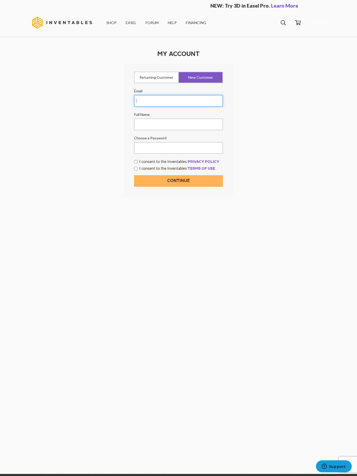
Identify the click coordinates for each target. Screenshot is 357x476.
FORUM (152, 22)
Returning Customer (156, 77)
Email (138, 91)
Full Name (142, 114)
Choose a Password (150, 138)
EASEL (131, 22)
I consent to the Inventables (179, 161)
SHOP (111, 22)
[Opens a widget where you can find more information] (334, 466)
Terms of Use (201, 169)
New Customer (200, 77)
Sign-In (317, 23)
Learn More (284, 6)
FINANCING (196, 22)
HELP (172, 22)
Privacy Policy (203, 162)
